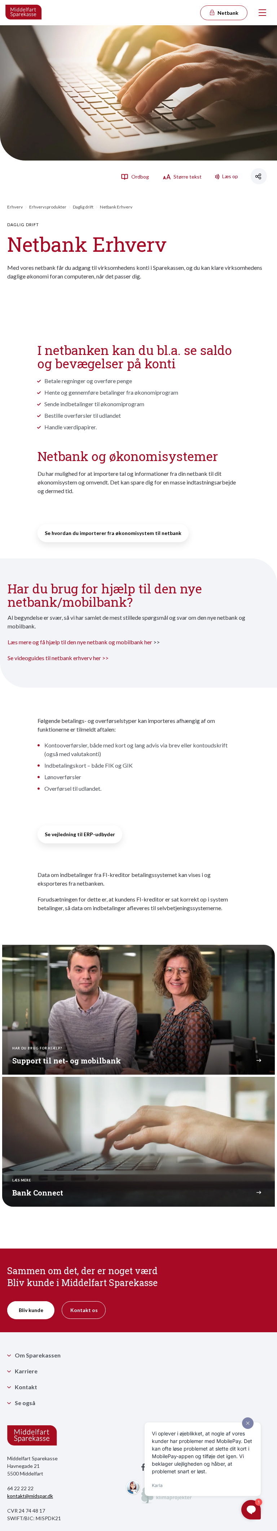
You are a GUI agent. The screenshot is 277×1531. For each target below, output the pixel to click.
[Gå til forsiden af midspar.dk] (23, 13)
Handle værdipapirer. (70, 427)
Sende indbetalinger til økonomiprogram (94, 403)
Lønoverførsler (62, 776)
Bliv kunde (31, 1310)
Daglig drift (83, 207)
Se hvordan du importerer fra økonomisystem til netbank (113, 533)
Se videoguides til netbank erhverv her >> (58, 657)
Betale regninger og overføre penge (88, 380)
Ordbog (139, 177)
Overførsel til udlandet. (72, 788)
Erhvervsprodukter (47, 207)
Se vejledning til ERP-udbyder (80, 834)
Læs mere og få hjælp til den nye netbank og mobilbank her (80, 642)
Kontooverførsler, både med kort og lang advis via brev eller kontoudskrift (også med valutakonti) (136, 749)
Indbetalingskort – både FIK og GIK (88, 765)
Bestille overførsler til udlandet (82, 415)
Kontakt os (84, 1310)
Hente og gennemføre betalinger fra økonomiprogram (111, 392)
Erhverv (15, 207)
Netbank (227, 13)
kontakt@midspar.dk (30, 1496)
